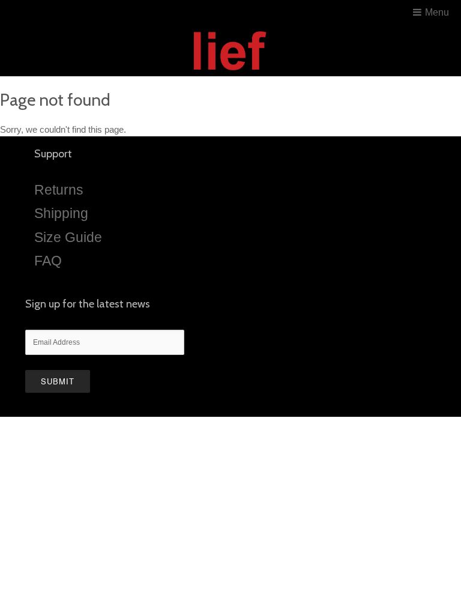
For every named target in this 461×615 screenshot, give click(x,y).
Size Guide (68, 237)
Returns (58, 190)
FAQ (48, 260)
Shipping (61, 213)
